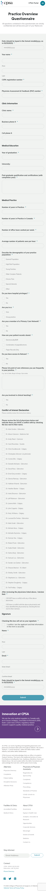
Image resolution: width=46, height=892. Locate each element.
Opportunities (27, 823)
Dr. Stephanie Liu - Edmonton (15, 578)
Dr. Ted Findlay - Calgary (14, 587)
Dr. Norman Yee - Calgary (14, 538)
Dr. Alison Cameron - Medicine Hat (17, 434)
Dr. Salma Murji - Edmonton (15, 553)
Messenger (26, 831)
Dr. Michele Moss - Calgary (14, 528)
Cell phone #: (7, 133)
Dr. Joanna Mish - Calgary (14, 503)
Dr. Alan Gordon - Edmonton (15, 429)
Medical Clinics (8, 813)
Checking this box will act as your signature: (20, 621)
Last (3, 76)
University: (6, 164)
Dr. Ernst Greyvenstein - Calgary (16, 474)
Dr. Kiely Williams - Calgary (15, 513)
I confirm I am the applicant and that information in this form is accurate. (25, 626)
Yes (7, 298)
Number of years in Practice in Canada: (18, 219)
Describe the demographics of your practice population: (19, 254)
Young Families (11, 269)
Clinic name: (7, 111)
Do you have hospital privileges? (15, 293)
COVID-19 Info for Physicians (29, 796)
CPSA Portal (33, 3)
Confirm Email (7, 676)
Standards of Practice (30, 791)
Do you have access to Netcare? (15, 354)
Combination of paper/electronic (16, 345)
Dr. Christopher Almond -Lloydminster (18, 454)
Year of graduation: (10, 153)
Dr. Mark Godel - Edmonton (15, 523)
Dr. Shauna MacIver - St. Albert (16, 568)
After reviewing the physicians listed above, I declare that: (23, 593)
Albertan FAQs (8, 785)
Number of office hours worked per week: (19, 230)
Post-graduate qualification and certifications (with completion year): (22, 177)
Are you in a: (8, 307)
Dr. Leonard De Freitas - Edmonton (17, 518)
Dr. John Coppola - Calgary (14, 508)
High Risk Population (12, 264)
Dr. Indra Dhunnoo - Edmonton (16, 493)
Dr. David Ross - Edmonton (15, 469)
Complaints (7, 774)
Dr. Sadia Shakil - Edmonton (15, 548)
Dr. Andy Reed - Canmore (14, 439)
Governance (27, 809)
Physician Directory (10, 770)
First (3, 66)
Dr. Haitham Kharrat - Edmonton (16, 484)
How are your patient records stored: (17, 335)
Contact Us (26, 842)
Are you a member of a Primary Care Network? (21, 321)
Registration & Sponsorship (27, 774)
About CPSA (28, 806)
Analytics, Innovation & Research (30, 818)
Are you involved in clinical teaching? (17, 395)
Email (5, 656)
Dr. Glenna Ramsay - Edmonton (16, 479)
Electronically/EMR (12, 340)
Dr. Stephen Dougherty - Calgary (16, 583)
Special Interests (11, 284)
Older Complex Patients (13, 274)
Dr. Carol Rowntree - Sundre (15, 444)
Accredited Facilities (10, 809)
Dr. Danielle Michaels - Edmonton (17, 464)
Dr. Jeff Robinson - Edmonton (15, 498)
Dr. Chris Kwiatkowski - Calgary (16, 449)
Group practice (11, 317)
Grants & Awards (28, 834)
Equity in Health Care (30, 813)
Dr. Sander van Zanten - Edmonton (17, 563)
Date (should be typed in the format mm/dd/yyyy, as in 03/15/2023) (22, 42)
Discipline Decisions (10, 782)
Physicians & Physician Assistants (31, 768)
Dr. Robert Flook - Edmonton (15, 543)
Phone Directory (9, 871)
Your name (7, 55)
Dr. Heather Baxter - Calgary (15, 488)
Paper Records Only (12, 350)
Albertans (7, 767)
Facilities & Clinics (10, 806)
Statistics (26, 838)
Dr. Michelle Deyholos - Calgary (16, 533)
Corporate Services (29, 827)
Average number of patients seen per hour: (19, 241)
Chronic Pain (10, 279)
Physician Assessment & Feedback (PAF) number (22, 91)
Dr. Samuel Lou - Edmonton (15, 558)
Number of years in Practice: (14, 207)
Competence (27, 783)
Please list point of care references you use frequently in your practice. (23, 369)
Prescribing (26, 787)
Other (8, 289)
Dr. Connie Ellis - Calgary (14, 459)
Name (5, 631)
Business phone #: (10, 122)
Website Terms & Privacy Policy (14, 888)
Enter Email (6, 667)
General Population (12, 259)
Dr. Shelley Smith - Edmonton (15, 573)
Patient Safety (8, 778)
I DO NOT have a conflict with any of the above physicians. (21, 599)
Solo (7, 312)
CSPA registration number (13, 80)
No (7, 303)
